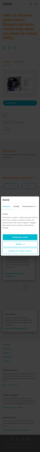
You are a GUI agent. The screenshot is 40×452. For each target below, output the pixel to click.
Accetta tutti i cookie (20, 237)
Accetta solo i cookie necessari (20, 251)
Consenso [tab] (6, 206)
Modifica (19, 244)
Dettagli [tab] (16, 206)
